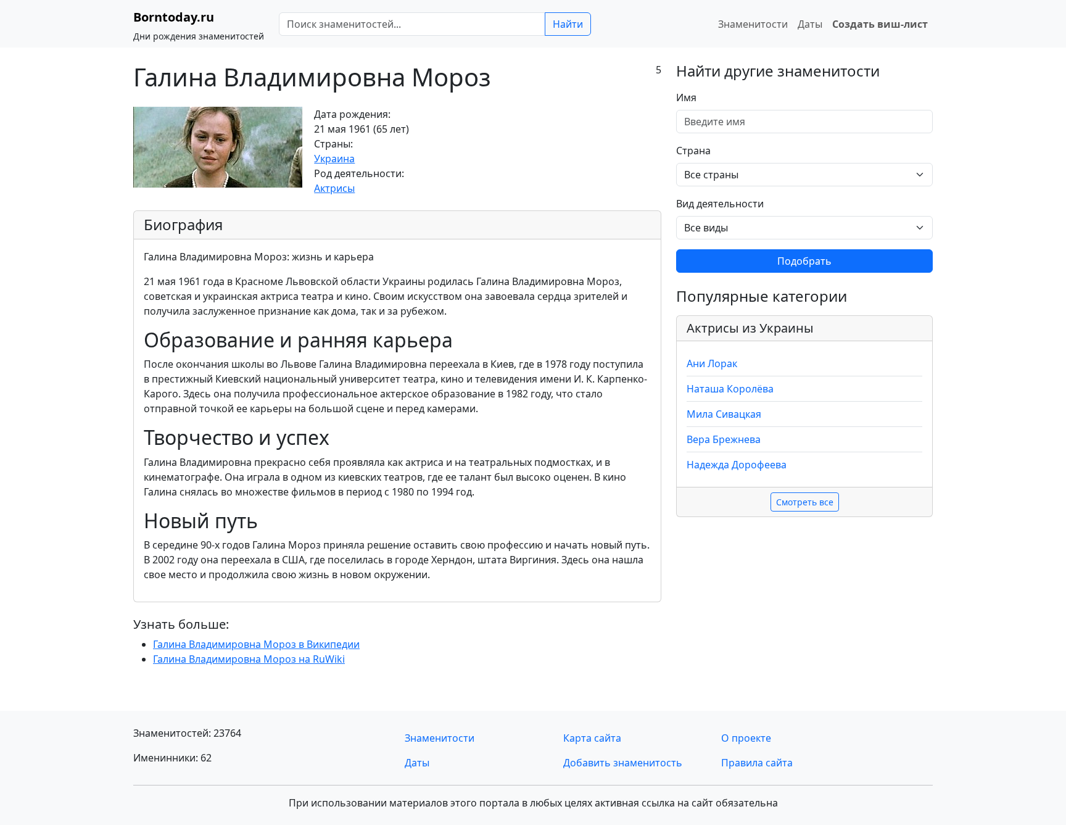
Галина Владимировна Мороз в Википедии (256, 644)
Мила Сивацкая (724, 414)
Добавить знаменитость (622, 762)
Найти (568, 24)
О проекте (746, 738)
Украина (334, 158)
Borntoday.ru (173, 17)
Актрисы (334, 188)
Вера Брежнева (724, 439)
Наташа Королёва (730, 389)
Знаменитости (753, 24)
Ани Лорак (712, 363)
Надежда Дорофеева (737, 464)
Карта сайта (592, 738)
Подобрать (804, 261)
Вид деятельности (720, 203)
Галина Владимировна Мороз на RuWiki (249, 659)
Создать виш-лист (880, 24)
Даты (810, 24)
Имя (686, 97)
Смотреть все (804, 502)
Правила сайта (757, 762)
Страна (693, 150)
